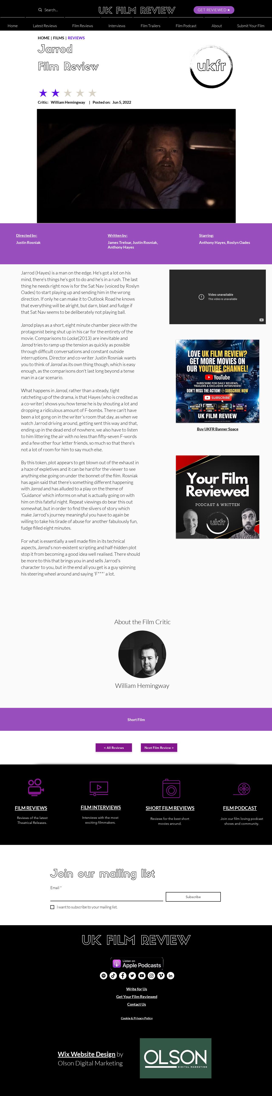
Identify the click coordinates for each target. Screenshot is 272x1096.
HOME (44, 37)
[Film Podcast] (103, 975)
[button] (217, 24)
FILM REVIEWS (31, 808)
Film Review (68, 67)
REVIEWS (76, 37)
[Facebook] (122, 975)
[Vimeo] (161, 975)
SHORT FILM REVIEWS (170, 808)
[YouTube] (142, 975)
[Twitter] (132, 975)
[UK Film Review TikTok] (113, 975)
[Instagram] (151, 975)
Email (56, 887)
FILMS (58, 37)
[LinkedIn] (170, 975)
